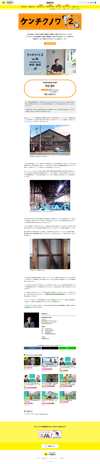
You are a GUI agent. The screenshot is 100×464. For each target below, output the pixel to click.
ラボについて (38, 458)
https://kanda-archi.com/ (46, 323)
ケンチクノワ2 (57, 8)
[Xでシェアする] (50, 348)
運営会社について (45, 458)
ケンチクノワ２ (29, 414)
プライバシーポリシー (54, 458)
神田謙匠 (36, 414)
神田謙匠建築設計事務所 (43, 414)
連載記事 (53, 8)
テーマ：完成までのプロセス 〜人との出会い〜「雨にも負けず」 (71, 8)
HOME (51, 8)
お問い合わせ (62, 458)
